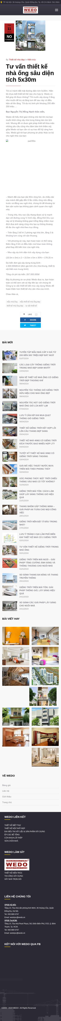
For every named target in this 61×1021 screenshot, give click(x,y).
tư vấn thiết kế (31, 306)
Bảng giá (6, 785)
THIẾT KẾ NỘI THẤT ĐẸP (14, 828)
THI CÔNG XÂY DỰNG (13, 876)
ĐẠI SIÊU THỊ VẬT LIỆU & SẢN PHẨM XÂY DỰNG (24, 831)
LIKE (32, 314)
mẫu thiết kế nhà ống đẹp (30, 302)
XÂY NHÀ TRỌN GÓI (12, 879)
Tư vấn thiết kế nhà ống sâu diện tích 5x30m (30, 73)
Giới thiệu (6, 796)
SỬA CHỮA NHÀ (11, 841)
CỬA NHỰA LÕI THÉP (13, 838)
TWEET (30, 325)
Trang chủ (7, 802)
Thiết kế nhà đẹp (17, 59)
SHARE (30, 319)
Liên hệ (5, 791)
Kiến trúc (32, 59)
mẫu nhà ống (12, 302)
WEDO (16, 1008)
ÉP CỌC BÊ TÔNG (12, 835)
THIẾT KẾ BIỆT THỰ (12, 825)
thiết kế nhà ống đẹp (15, 306)
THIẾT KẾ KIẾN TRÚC (13, 873)
